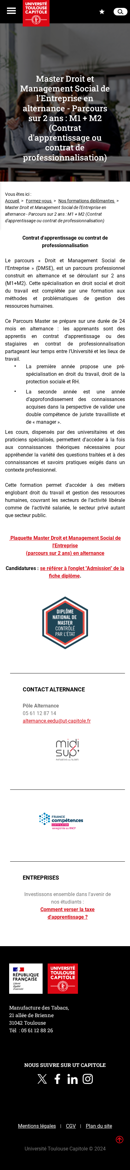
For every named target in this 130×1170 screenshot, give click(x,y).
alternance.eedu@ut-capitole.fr (57, 721)
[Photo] (67, 750)
